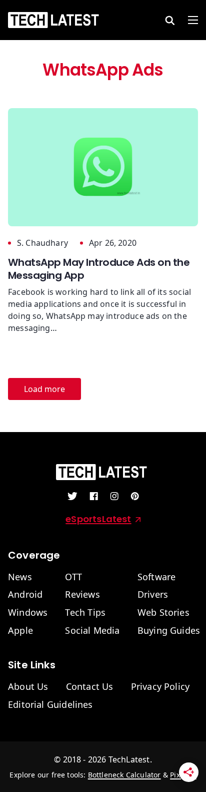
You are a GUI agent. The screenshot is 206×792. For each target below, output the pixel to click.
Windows (28, 613)
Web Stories (164, 613)
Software (157, 577)
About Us (28, 687)
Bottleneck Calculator (124, 774)
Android (25, 595)
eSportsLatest (98, 519)
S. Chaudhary (42, 243)
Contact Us (90, 687)
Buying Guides (169, 631)
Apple (20, 631)
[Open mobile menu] (193, 20)
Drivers (153, 595)
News (20, 577)
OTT (73, 577)
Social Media (92, 631)
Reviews (82, 595)
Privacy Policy (160, 687)
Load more (44, 388)
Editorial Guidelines (50, 705)
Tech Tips (85, 613)
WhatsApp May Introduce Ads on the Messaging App (99, 268)
